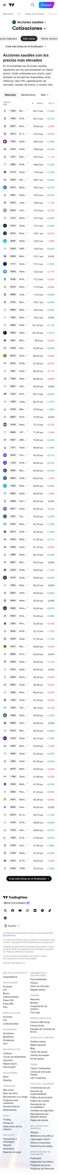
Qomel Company (22, 723)
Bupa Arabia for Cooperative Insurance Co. (22, 187)
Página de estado (39, 1120)
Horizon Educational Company (22, 417)
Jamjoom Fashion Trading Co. (22, 294)
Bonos (6, 993)
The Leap (35, 1012)
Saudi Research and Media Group (22, 577)
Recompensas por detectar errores (39, 1115)
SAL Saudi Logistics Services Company (22, 179)
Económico (8, 1033)
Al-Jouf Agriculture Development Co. (22, 814)
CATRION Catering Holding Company (22, 432)
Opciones (8, 1060)
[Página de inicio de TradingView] (11, 5)
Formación (8, 1123)
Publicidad (35, 1158)
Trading (7, 1119)
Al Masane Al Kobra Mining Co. (22, 394)
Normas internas (11, 1106)
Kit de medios (37, 1058)
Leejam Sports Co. (22, 401)
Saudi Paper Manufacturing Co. (22, 547)
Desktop (7, 1080)
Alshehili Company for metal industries (22, 600)
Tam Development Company (22, 455)
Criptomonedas (11, 996)
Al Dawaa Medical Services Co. (22, 822)
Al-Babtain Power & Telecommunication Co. (22, 570)
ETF (5, 990)
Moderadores (10, 1109)
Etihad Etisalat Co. (22, 485)
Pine (5, 1007)
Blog (32, 1048)
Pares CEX (8, 1000)
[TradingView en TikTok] (50, 910)
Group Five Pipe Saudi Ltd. (22, 615)
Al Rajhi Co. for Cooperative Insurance (22, 631)
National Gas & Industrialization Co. (22, 554)
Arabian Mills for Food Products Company (22, 761)
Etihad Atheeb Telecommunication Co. (22, 378)
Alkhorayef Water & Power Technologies (22, 340)
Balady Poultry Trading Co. (22, 256)
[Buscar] (33, 5)
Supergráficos (10, 976)
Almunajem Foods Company (22, 524)
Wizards (7, 1145)
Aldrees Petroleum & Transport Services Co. (22, 271)
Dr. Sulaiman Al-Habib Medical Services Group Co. (22, 133)
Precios (34, 982)
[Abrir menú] (4, 5)
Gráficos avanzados (40, 1142)
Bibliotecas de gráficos (41, 1135)
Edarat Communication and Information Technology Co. (22, 126)
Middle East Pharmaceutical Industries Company (22, 539)
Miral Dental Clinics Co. (22, 309)
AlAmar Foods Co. (22, 768)
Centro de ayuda (38, 1051)
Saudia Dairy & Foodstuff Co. (22, 149)
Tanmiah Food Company (22, 516)
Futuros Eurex (37, 1025)
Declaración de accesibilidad (37, 1105)
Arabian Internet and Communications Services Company (22, 141)
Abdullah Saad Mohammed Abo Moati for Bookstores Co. (22, 799)
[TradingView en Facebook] (13, 910)
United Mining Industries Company (22, 592)
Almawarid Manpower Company (22, 317)
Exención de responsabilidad (38, 1092)
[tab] (29, 38)
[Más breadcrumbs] (19, 13)
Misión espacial (38, 1045)
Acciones (7, 986)
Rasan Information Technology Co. (22, 233)
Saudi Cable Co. (22, 172)
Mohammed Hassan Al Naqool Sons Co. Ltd (22, 730)
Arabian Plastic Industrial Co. (22, 661)
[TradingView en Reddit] (5, 918)
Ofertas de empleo (39, 1055)
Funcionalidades (38, 979)
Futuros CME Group (40, 1022)
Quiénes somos (38, 1041)
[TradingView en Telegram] (42, 910)
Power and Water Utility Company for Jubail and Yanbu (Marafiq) (22, 791)
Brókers (34, 1002)
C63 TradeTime (38, 1078)
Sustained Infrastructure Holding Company (22, 845)
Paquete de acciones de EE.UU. (42, 1030)
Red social (8, 1089)
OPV (5, 1043)
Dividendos (8, 1040)
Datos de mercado (39, 986)
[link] (25, 46)
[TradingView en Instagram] (27, 910)
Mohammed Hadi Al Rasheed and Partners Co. (22, 562)
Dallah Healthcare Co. (22, 325)
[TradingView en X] (5, 910)
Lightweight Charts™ (40, 1139)
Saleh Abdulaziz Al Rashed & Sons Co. (22, 830)
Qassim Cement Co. (22, 715)
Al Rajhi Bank (22, 462)
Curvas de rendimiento (14, 1056)
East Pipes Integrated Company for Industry (22, 156)
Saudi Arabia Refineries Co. (22, 638)
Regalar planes (37, 989)
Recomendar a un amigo (15, 1096)
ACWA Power (22, 164)
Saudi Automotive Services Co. (22, 753)
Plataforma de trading (41, 1146)
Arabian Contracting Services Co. (22, 508)
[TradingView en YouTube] (20, 910)
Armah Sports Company (22, 608)
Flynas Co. (22, 677)
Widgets (34, 1132)
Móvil (5, 1076)
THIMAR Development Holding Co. (22, 868)
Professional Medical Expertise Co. (22, 363)
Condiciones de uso (40, 1087)
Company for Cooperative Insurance (22, 210)
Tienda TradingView (40, 1068)
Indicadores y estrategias (10, 1140)
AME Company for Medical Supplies (22, 439)
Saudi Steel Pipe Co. (22, 700)
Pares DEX (8, 1003)
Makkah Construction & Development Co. (22, 409)
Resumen (35, 999)
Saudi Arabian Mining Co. (22, 447)
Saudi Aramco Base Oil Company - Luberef (22, 225)
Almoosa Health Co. (22, 286)
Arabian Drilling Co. (22, 371)
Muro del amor (10, 1093)
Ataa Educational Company (22, 746)
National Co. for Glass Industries (22, 853)
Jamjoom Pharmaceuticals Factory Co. (22, 202)
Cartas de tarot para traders (40, 1073)
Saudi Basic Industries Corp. (22, 669)
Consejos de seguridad (42, 1110)
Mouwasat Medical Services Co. (22, 470)
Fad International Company (22, 501)
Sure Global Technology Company (22, 807)
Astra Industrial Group (22, 218)
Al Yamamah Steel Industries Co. (22, 837)
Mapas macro (10, 1063)
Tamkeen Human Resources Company (22, 707)
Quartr (34, 958)
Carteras (7, 1053)
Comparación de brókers (38, 1007)
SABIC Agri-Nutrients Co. (22, 248)
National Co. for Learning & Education (22, 195)
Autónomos (8, 1148)
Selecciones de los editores (12, 1127)
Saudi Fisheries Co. (22, 493)
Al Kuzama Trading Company (22, 654)
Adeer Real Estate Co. (22, 332)
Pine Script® (9, 1067)
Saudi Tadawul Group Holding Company (22, 263)
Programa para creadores (10, 1101)
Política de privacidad (41, 1097)
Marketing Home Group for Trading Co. (22, 784)
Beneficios (8, 1036)
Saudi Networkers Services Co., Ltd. (22, 684)
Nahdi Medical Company (22, 348)
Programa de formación (42, 1168)
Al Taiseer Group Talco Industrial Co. (22, 860)
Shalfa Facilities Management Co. (22, 531)
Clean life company (22, 386)
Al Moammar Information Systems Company (22, 118)
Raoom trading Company (22, 424)
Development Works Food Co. (22, 355)
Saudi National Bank (22, 776)
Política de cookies (39, 1100)
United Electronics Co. (22, 478)
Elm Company (22, 110)
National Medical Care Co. (22, 241)
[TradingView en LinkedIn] (35, 910)
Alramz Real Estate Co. (22, 646)
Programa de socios (40, 1165)
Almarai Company (22, 692)
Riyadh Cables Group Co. (22, 302)
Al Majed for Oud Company (22, 279)
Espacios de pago (12, 1152)
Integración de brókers (41, 1161)
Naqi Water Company (22, 585)
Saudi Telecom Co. (22, 738)
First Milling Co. (22, 623)
